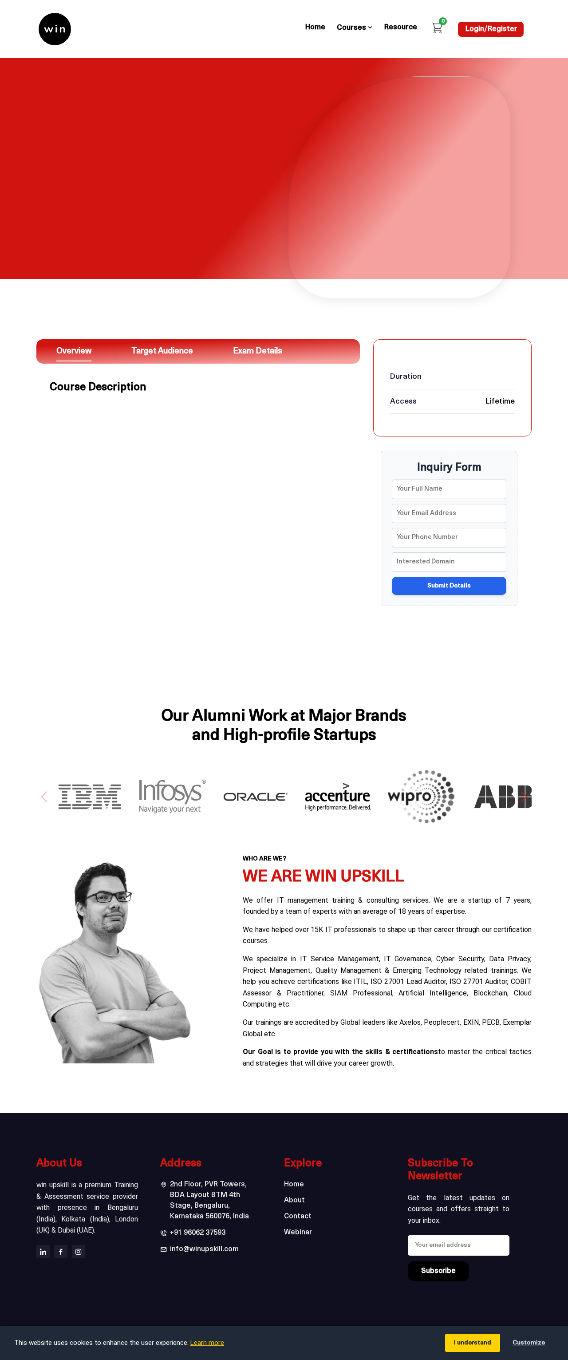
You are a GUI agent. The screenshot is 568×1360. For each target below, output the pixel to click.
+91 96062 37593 (197, 1233)
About (294, 1200)
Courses (352, 28)
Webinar (298, 1232)
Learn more (207, 1343)
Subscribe (438, 1271)
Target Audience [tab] (162, 352)
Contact (298, 1216)
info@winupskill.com (204, 1249)
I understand (472, 1343)
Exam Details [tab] (257, 352)
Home (315, 27)
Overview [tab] (73, 352)
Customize (529, 1343)
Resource (400, 27)
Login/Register (491, 29)
